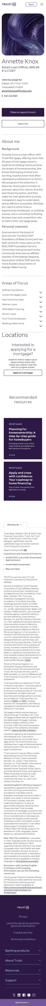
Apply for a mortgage (23, 373)
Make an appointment (27, 112)
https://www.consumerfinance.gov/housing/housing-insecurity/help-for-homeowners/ (23, 890)
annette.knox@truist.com (17, 90)
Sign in (32, 5)
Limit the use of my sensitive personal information (23, 924)
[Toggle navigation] (41, 4)
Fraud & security (23, 932)
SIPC (24, 701)
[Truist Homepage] (9, 4)
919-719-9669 (10, 96)
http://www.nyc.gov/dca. (27, 861)
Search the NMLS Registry (24, 730)
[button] (22, 290)
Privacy (23, 916)
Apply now (23, 124)
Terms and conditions (23, 939)
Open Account (21, 1002)
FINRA (28, 660)
